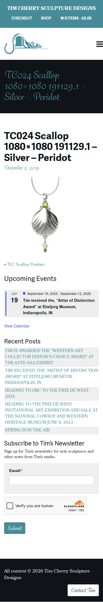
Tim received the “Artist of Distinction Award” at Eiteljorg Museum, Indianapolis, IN (51, 377)
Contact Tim (83, 590)
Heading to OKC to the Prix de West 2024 (47, 394)
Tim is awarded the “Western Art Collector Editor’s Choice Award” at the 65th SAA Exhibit (49, 357)
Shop (46, 18)
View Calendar (16, 326)
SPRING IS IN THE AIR (27, 430)
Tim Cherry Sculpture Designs (51, 9)
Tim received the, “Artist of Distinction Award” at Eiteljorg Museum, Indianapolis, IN (59, 306)
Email (16, 471)
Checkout (22, 18)
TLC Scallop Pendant (25, 265)
